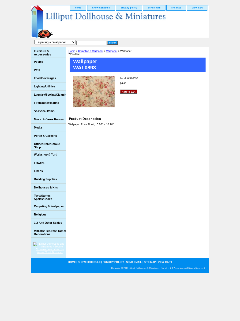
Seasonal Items (44, 111)
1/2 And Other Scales (48, 222)
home (78, 7)
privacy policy (129, 7)
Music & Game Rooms (49, 119)
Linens (38, 171)
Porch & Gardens (45, 135)
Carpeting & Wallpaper (90, 51)
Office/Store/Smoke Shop (47, 145)
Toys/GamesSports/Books (43, 197)
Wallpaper (111, 51)
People (38, 61)
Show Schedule (101, 7)
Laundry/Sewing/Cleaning (50, 94)
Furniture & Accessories (42, 53)
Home (71, 51)
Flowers (39, 162)
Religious (40, 214)
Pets (37, 70)
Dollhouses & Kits (46, 187)
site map (176, 7)
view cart (197, 7)
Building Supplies (45, 179)
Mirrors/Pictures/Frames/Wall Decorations (50, 232)
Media (38, 127)
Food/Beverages (45, 78)
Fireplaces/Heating (46, 103)
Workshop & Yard (45, 154)
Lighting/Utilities (44, 86)
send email (154, 7)
